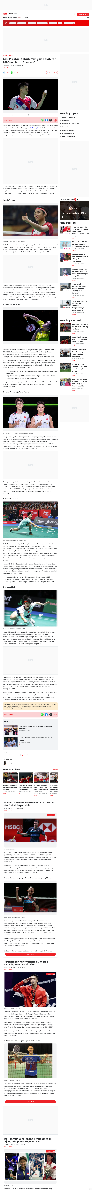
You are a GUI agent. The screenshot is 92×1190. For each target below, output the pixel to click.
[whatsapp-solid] (42, 120)
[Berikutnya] (58, 866)
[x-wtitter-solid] (50, 120)
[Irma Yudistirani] (5, 763)
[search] (74, 14)
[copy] (55, 120)
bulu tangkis (34, 128)
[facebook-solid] (46, 120)
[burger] (88, 18)
